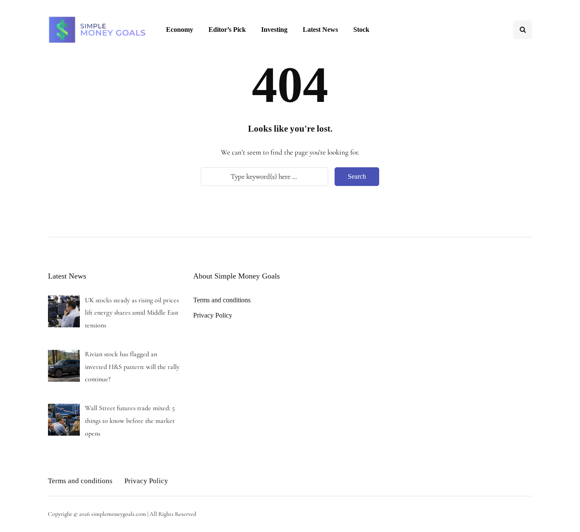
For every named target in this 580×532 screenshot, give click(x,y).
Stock (361, 29)
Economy (179, 29)
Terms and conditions (222, 300)
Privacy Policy (212, 315)
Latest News (320, 29)
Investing (274, 29)
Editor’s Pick (227, 29)
